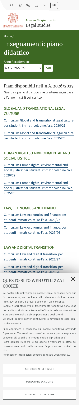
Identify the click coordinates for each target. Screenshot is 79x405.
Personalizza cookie (39, 382)
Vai (48, 68)
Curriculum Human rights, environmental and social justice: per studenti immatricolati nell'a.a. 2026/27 (38, 170)
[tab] (54, 5)
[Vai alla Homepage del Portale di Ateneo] (13, 20)
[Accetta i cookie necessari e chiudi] (73, 279)
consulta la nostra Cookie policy (51, 355)
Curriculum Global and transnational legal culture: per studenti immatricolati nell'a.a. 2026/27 (39, 123)
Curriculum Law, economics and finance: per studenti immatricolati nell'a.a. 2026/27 (35, 217)
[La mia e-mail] (44, 5)
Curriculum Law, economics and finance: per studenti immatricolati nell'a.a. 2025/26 (35, 230)
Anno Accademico (16, 61)
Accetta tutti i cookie (39, 395)
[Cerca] (11, 5)
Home (8, 36)
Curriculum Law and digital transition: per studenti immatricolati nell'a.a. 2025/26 (33, 269)
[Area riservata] (36, 5)
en (54, 5)
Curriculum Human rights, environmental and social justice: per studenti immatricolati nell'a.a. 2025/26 (38, 188)
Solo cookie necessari (39, 369)
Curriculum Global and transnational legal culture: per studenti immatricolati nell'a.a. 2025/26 (39, 136)
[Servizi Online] (28, 5)
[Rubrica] (20, 5)
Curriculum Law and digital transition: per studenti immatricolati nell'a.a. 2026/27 (33, 257)
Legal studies (41, 23)
